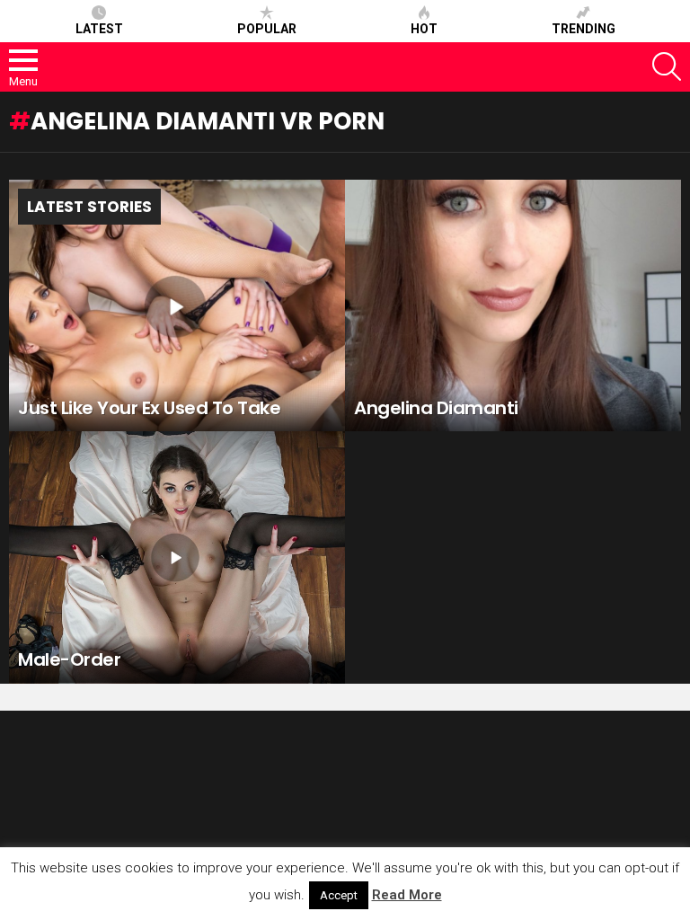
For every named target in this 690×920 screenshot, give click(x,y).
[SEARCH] (666, 66)
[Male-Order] (177, 557)
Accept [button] (339, 895)
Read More (407, 895)
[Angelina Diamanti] (513, 306)
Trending (583, 29)
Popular (266, 29)
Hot (424, 29)
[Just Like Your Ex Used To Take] (177, 306)
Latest (99, 29)
